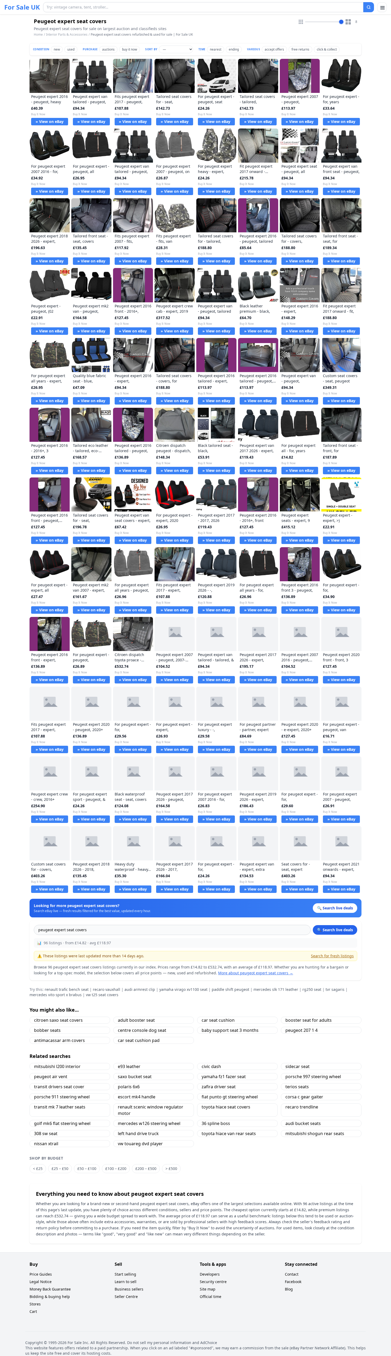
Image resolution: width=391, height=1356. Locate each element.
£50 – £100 (86, 1168)
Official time (210, 1296)
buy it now (129, 49)
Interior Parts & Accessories (67, 34)
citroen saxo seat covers (58, 1020)
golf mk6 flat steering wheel (62, 1123)
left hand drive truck (138, 1133)
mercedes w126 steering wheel (149, 1123)
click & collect (327, 49)
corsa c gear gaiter (304, 1097)
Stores (35, 1303)
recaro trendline (301, 1107)
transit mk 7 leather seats (59, 1107)
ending (234, 49)
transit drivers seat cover (59, 1087)
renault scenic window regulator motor (150, 1110)
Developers (210, 1274)
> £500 (171, 1168)
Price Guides (41, 1274)
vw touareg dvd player (140, 1144)
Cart (33, 1311)
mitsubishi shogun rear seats (314, 1133)
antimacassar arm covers (59, 1040)
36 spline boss (216, 1123)
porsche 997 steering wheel (313, 1076)
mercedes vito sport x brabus (56, 994)
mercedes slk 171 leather (275, 989)
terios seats (297, 1087)
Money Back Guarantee (50, 1289)
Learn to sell (125, 1281)
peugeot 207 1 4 (301, 1030)
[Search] (368, 7)
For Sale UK (22, 7)
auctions (108, 49)
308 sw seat (45, 1133)
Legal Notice (41, 1281)
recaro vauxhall (106, 989)
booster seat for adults (308, 1020)
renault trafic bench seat (67, 989)
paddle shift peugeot (230, 989)
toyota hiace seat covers (226, 1107)
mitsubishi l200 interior (57, 1066)
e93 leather (129, 1066)
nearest (215, 49)
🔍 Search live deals (335, 929)
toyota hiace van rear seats (229, 1133)
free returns (300, 49)
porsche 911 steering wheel (62, 1097)
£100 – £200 (115, 1168)
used (70, 49)
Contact (291, 1274)
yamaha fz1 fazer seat (224, 1076)
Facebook (293, 1281)
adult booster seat (136, 1020)
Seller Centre (126, 1296)
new (57, 49)
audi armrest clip (139, 989)
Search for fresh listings (332, 955)
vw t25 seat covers (102, 994)
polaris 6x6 (129, 1087)
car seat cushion (218, 1020)
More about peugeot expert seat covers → (255, 972)
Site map (207, 1289)
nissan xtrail (46, 1144)
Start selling (125, 1274)
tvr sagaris (335, 989)
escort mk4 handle (136, 1097)
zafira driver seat (219, 1087)
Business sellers (129, 1289)
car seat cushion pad (139, 1040)
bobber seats (47, 1030)
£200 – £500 (145, 1168)
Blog (289, 1289)
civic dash (211, 1066)
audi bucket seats (303, 1123)
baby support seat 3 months (230, 1030)
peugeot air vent (50, 1076)
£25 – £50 (60, 1168)
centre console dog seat (142, 1030)
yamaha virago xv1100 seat (183, 989)
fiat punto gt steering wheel (230, 1097)
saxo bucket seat (135, 1076)
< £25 (38, 1168)
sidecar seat (297, 1066)
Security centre (213, 1281)
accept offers (274, 49)
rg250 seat (311, 989)
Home (38, 34)
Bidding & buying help (50, 1296)
